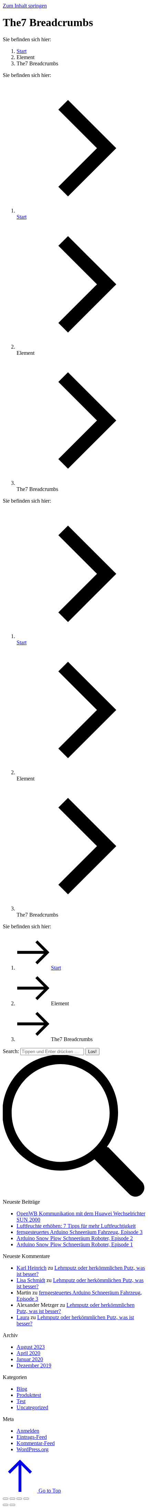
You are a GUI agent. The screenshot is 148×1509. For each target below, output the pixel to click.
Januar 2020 (30, 1359)
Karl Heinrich (31, 1268)
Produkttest (29, 1395)
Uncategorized (32, 1407)
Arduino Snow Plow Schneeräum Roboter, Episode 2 (75, 1238)
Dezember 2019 (34, 1365)
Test (21, 1401)
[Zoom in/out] (26, 1499)
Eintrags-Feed (32, 1437)
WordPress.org (33, 1449)
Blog (22, 1389)
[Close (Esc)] (5, 1499)
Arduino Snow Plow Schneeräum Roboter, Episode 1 (75, 1244)
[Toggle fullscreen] (19, 1499)
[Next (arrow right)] (12, 1505)
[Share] (12, 1499)
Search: (11, 1051)
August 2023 (31, 1347)
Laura (23, 1317)
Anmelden (28, 1431)
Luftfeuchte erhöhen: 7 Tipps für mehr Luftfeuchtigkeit (76, 1226)
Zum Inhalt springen (25, 6)
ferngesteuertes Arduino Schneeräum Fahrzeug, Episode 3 (79, 1232)
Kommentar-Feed (36, 1443)
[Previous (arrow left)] (5, 1505)
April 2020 (28, 1353)
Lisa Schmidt (31, 1280)
